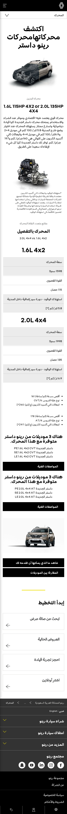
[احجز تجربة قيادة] (56, 810)
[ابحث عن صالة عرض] (34, 810)
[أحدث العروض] (11, 810)
